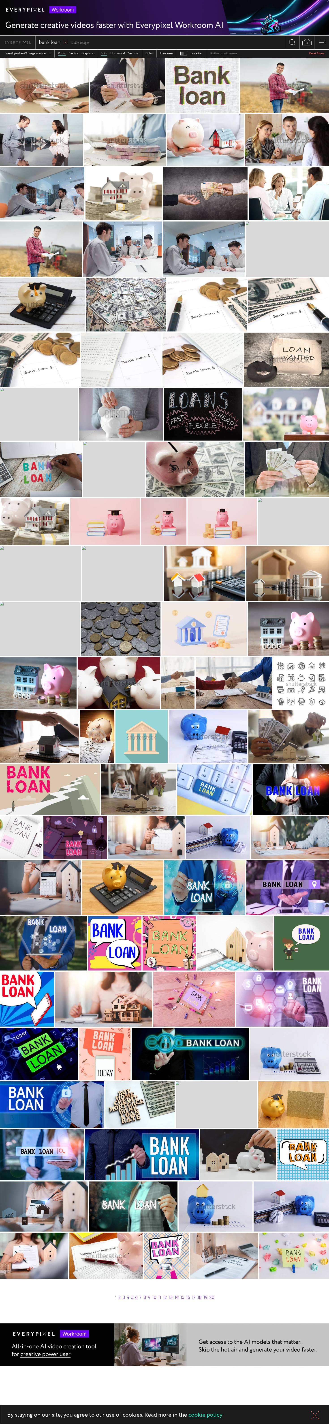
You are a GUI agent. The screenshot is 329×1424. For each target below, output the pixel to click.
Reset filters (317, 53)
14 (177, 1297)
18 (199, 1297)
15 (182, 1297)
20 (211, 1297)
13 (171, 1297)
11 (159, 1297)
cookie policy (205, 1415)
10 (154, 1297)
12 (165, 1297)
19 (205, 1297)
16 (188, 1297)
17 (194, 1297)
